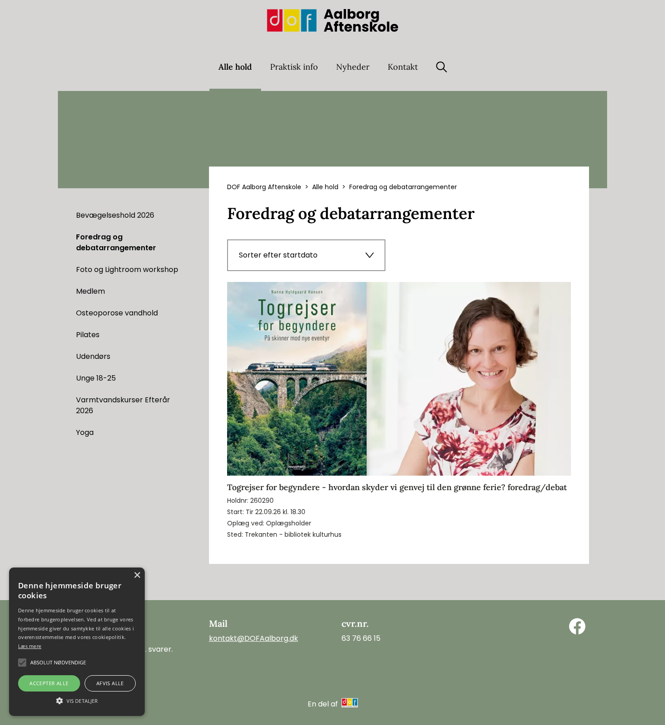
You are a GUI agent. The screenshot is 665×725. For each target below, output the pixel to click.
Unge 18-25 (96, 378)
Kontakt (403, 67)
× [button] (136, 575)
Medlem (90, 291)
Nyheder (353, 67)
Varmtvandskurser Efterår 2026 (123, 405)
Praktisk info (294, 67)
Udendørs (93, 356)
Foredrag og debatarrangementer (116, 242)
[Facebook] (577, 626)
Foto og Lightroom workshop (127, 269)
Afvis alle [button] (110, 683)
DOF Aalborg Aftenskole (264, 186)
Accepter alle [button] (48, 683)
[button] (77, 700)
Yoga (85, 432)
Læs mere (29, 646)
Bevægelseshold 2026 (115, 215)
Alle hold (235, 67)
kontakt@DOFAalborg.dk (253, 638)
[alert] (77, 642)
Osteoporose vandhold (117, 313)
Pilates (88, 334)
